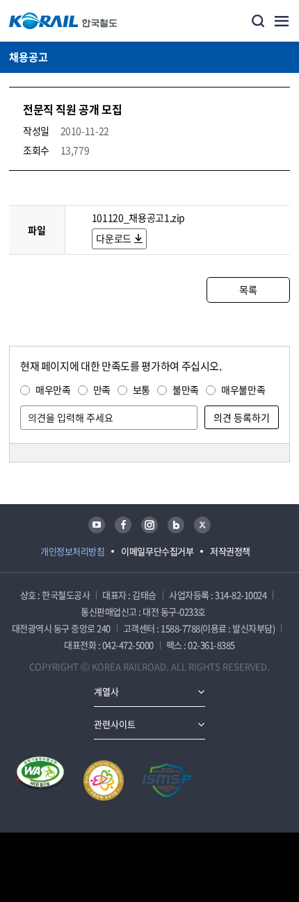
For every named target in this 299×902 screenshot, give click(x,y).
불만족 (185, 389)
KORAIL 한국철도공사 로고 (63, 20)
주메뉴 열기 (281, 21)
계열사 (106, 691)
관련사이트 (115, 723)
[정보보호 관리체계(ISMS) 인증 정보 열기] (167, 780)
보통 (141, 389)
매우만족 (53, 389)
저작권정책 (230, 551)
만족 (102, 389)
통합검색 (258, 21)
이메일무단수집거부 (157, 551)
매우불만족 (243, 389)
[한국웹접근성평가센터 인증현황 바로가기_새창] (40, 780)
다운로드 (113, 238)
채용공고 (28, 57)
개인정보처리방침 (72, 551)
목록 (248, 290)
